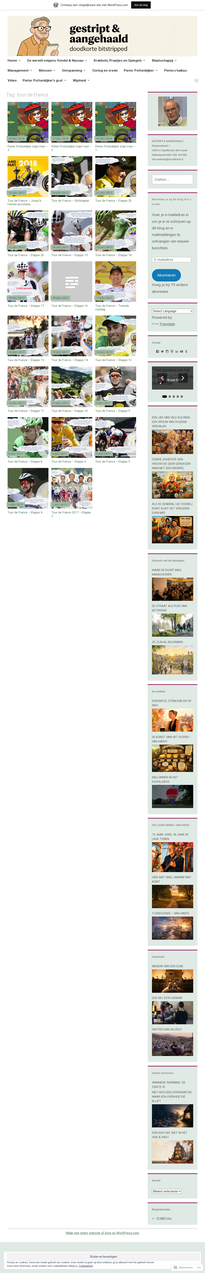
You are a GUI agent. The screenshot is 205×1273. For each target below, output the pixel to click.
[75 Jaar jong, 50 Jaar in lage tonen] (172, 870)
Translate (167, 324)
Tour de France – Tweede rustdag (112, 307)
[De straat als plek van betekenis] (172, 635)
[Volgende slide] (183, 378)
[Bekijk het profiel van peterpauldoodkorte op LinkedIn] (176, 351)
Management (18, 70)
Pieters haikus (175, 70)
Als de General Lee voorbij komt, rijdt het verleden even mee (172, 508)
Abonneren (166, 275)
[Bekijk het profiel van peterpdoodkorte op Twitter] (162, 351)
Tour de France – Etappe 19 (69, 255)
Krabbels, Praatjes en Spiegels (118, 60)
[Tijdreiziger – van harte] (172, 938)
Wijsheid (79, 80)
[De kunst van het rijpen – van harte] (172, 770)
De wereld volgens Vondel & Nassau (55, 60)
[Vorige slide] (162, 378)
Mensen (45, 70)
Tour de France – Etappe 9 (112, 411)
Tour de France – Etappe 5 (112, 461)
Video (12, 80)
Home (12, 60)
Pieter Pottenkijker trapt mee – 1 (115, 148)
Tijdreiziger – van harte (170, 913)
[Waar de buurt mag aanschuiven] (172, 599)
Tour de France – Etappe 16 (69, 306)
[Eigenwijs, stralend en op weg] (172, 730)
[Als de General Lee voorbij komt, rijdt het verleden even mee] (172, 542)
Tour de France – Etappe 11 (26, 411)
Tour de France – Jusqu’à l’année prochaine (24, 202)
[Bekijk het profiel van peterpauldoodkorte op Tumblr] (186, 351)
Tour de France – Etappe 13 (113, 360)
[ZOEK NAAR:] (172, 179)
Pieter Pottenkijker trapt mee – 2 (71, 148)
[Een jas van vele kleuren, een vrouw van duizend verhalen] (172, 452)
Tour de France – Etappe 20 (113, 200)
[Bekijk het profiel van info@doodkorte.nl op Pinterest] (172, 351)
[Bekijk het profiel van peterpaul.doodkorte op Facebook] (157, 351)
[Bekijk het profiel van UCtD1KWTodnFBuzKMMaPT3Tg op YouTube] (181, 351)
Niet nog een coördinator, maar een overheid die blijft (172, 1096)
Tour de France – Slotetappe (70, 200)
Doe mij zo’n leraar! (167, 998)
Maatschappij (162, 60)
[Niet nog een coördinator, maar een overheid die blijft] (172, 1126)
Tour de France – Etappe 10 (69, 411)
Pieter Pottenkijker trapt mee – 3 (28, 148)
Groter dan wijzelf (167, 1029)
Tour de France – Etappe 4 (25, 512)
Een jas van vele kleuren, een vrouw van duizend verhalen (171, 422)
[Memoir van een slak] (172, 991)
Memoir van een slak (167, 966)
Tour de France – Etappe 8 (25, 461)
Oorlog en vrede (105, 70)
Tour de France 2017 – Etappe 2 (71, 514)
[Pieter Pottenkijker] (195, 78)
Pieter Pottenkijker (139, 70)
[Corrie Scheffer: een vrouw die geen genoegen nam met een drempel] (172, 497)
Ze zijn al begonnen (167, 642)
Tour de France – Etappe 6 (68, 461)
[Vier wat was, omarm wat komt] (172, 907)
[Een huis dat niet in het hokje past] (172, 1162)
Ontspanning (72, 70)
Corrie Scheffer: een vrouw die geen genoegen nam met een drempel (171, 464)
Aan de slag (141, 4)
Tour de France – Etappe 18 (113, 255)
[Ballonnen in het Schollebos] (172, 806)
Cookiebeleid (86, 1266)
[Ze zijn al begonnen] (172, 673)
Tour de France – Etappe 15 (26, 360)
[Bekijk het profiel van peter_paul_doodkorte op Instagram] (167, 351)
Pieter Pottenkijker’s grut (43, 80)
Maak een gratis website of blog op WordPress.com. (103, 1233)
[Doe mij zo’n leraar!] (172, 1023)
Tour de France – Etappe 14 (69, 360)
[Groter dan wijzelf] (172, 1054)
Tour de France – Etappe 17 (26, 306)
